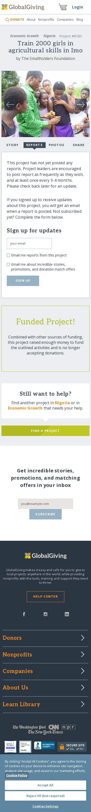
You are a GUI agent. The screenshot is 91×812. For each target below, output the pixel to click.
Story (12, 145)
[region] (45, 783)
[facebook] (24, 613)
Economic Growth (24, 35)
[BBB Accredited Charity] (46, 746)
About (31, 19)
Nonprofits (46, 19)
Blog (79, 19)
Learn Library (21, 705)
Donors (12, 638)
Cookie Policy (16, 775)
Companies (65, 19)
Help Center (45, 596)
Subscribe (45, 514)
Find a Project (45, 430)
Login (77, 7)
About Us (15, 688)
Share (78, 145)
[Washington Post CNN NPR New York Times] (45, 731)
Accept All (45, 785)
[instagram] (45, 613)
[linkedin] (67, 613)
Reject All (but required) (45, 796)
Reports (34, 145)
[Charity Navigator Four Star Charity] (11, 747)
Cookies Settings (45, 806)
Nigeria (49, 35)
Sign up (23, 280)
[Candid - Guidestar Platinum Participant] (26, 747)
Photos (57, 145)
